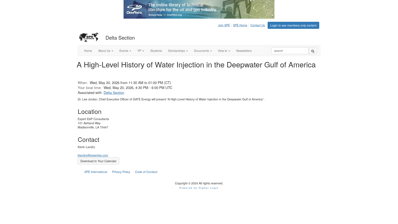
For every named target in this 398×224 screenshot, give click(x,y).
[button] (105, 50)
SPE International (95, 172)
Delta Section (114, 92)
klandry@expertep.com (93, 155)
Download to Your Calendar (98, 161)
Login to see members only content (293, 25)
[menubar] (243, 24)
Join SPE (224, 25)
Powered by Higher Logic (199, 187)
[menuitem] (225, 24)
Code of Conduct (146, 172)
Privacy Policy (121, 172)
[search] (313, 50)
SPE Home (240, 25)
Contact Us (257, 25)
